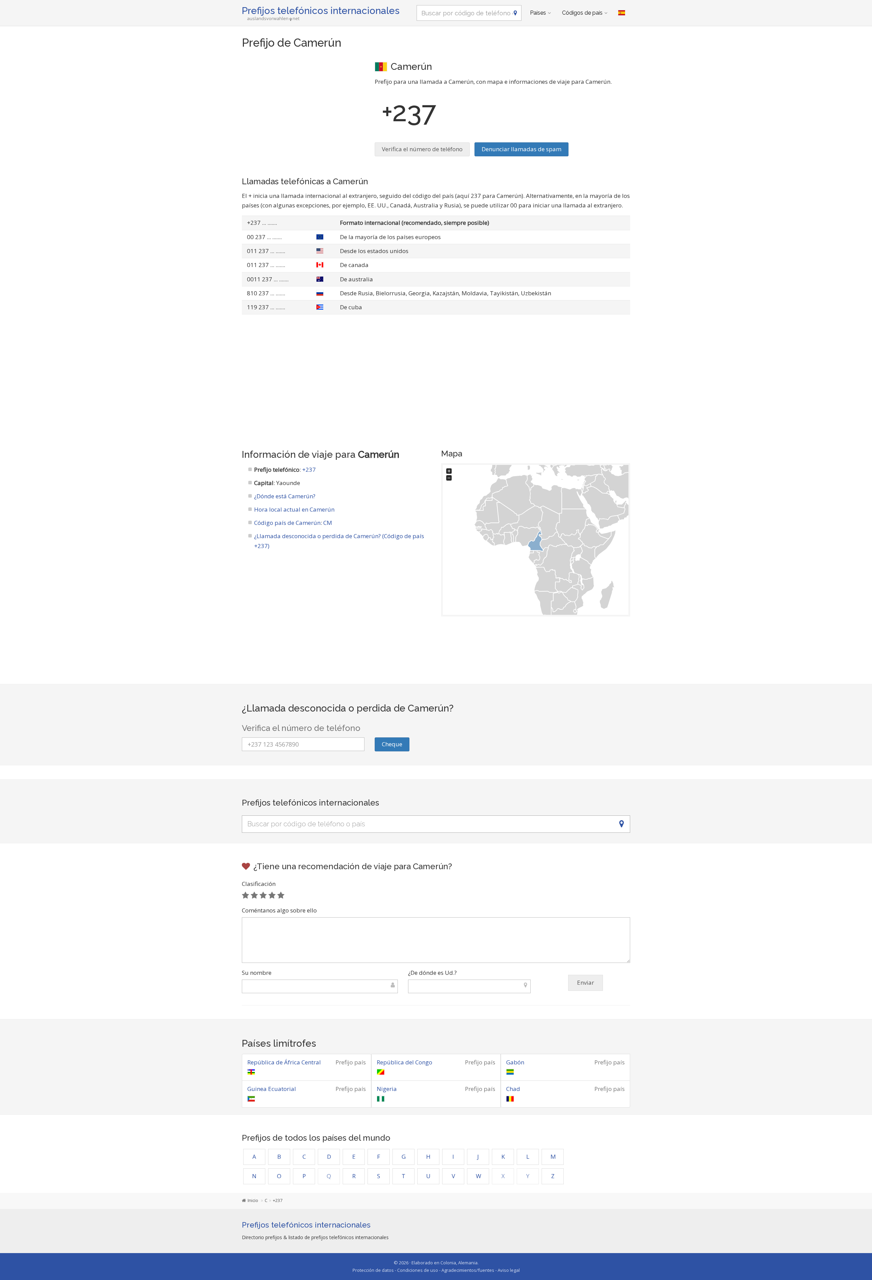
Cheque (392, 744)
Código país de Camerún (287, 523)
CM (327, 523)
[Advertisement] (303, 107)
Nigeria (387, 1089)
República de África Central (284, 1062)
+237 (309, 469)
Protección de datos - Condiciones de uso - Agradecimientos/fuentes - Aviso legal (436, 1270)
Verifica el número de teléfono (422, 149)
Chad (513, 1089)
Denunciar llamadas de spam (521, 149)
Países (538, 13)
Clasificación (259, 884)
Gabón (515, 1062)
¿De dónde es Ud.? (432, 973)
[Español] (621, 13)
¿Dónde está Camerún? (284, 496)
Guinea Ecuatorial (271, 1089)
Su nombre (256, 973)
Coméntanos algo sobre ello (279, 910)
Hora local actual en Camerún (294, 509)
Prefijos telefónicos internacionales (321, 10)
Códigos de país (582, 13)
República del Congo (404, 1062)
